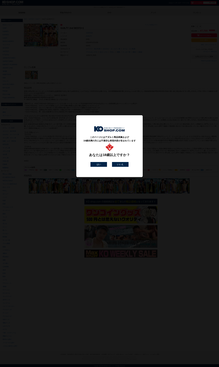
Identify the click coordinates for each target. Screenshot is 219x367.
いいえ (120, 164)
